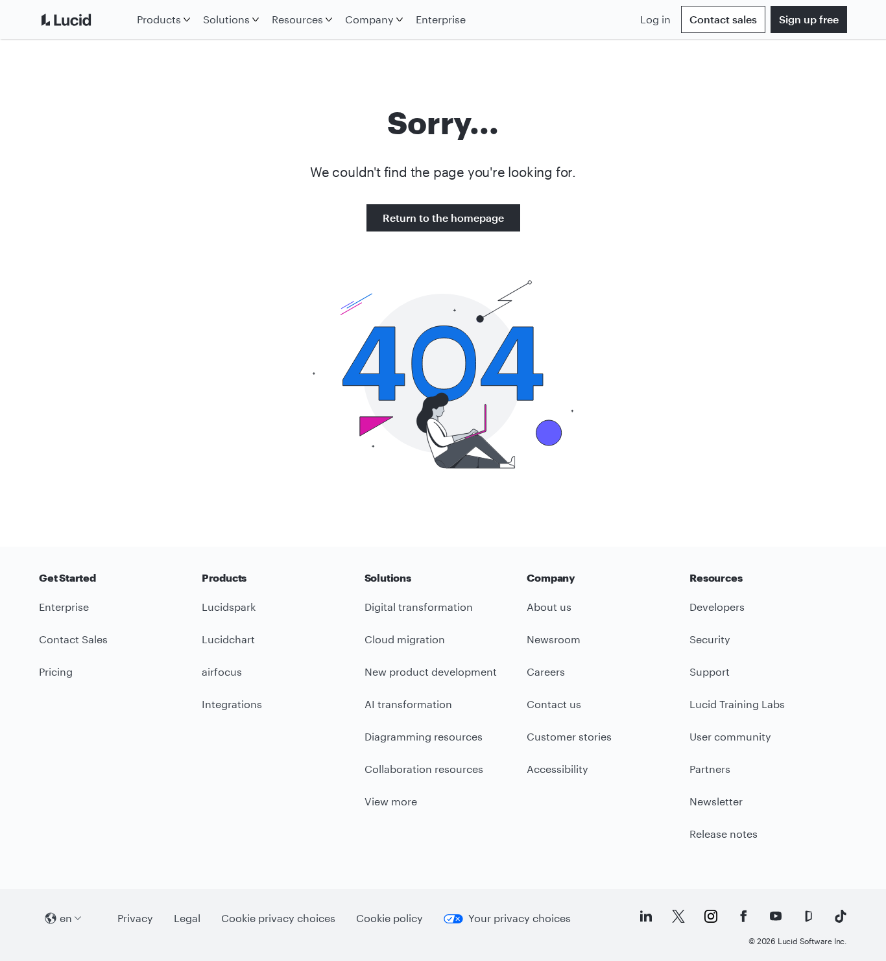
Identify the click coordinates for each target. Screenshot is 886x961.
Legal (187, 918)
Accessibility (557, 769)
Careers (546, 671)
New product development (431, 671)
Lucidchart (228, 639)
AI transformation (408, 704)
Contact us (554, 704)
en (66, 918)
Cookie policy (389, 918)
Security (709, 639)
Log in (655, 19)
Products (159, 19)
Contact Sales (73, 639)
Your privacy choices (519, 918)
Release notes (723, 833)
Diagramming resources (424, 736)
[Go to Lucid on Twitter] (678, 916)
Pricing (56, 671)
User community (730, 736)
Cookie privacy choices (278, 918)
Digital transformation (419, 606)
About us (549, 606)
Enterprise (441, 19)
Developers (717, 606)
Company (369, 19)
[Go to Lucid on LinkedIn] (646, 916)
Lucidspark (229, 606)
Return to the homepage (443, 217)
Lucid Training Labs (737, 704)
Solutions (226, 19)
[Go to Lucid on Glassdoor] (808, 916)
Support (709, 671)
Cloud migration (405, 639)
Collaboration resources (424, 769)
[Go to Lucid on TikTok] (840, 916)
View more (391, 801)
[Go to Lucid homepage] (85, 19)
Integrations (232, 704)
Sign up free (809, 19)
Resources (297, 19)
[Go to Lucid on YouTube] (775, 916)
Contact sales (723, 19)
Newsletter (716, 801)
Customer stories (569, 736)
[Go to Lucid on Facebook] (743, 916)
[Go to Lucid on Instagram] (710, 916)
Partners (709, 769)
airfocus (222, 671)
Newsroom (554, 639)
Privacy (135, 918)
